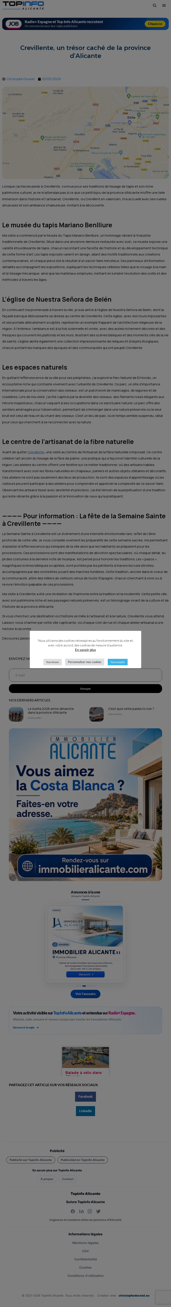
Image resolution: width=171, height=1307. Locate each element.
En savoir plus (85, 650)
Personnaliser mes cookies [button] (85, 662)
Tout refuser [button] (52, 662)
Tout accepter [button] (117, 662)
